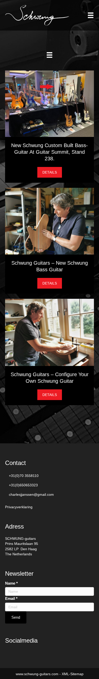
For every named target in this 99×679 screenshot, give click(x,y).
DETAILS (52, 172)
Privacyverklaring (18, 507)
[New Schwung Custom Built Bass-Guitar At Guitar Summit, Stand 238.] (49, 103)
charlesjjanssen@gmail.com (31, 494)
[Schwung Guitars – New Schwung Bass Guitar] (49, 221)
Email (11, 598)
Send (15, 617)
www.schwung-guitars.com (37, 674)
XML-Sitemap (73, 674)
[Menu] (90, 15)
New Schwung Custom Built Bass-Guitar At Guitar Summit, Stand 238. (49, 152)
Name (11, 583)
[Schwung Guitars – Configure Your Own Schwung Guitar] (49, 332)
